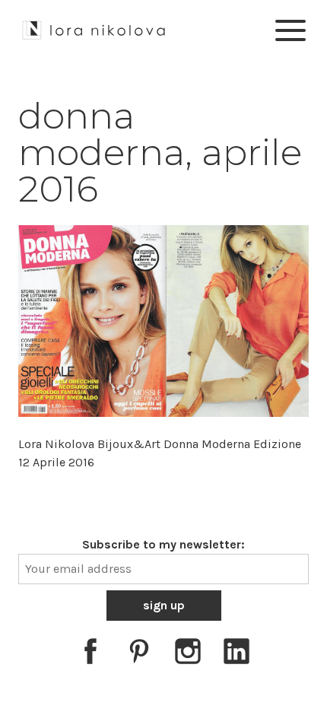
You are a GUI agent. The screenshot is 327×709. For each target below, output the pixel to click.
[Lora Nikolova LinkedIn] (236, 654)
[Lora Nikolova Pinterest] (139, 654)
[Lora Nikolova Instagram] (188, 654)
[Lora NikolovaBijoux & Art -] (94, 28)
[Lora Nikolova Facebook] (90, 654)
